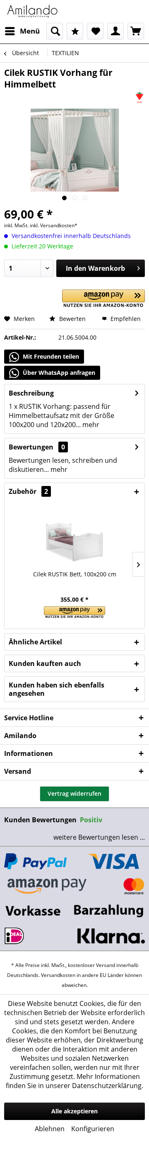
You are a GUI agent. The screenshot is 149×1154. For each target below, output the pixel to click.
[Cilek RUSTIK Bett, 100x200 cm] (74, 537)
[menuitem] (22, 31)
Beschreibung (31, 393)
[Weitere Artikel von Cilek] (139, 97)
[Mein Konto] (115, 31)
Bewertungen (31, 447)
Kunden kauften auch (45, 663)
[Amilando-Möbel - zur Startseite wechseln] (32, 11)
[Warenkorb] (135, 31)
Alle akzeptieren (74, 1111)
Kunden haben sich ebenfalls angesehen (56, 689)
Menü (30, 31)
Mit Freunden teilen (50, 356)
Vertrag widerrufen (74, 793)
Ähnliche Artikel (35, 641)
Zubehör (28, 491)
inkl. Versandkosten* (53, 225)
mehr (90, 424)
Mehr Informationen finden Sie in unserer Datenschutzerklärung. (74, 1081)
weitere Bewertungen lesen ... (99, 837)
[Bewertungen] (75, 31)
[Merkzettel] (95, 31)
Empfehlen (125, 319)
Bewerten (72, 319)
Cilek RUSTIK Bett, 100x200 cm (74, 574)
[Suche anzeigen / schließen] (54, 31)
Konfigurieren (92, 1128)
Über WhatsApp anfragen (58, 373)
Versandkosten (58, 975)
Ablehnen (50, 1128)
